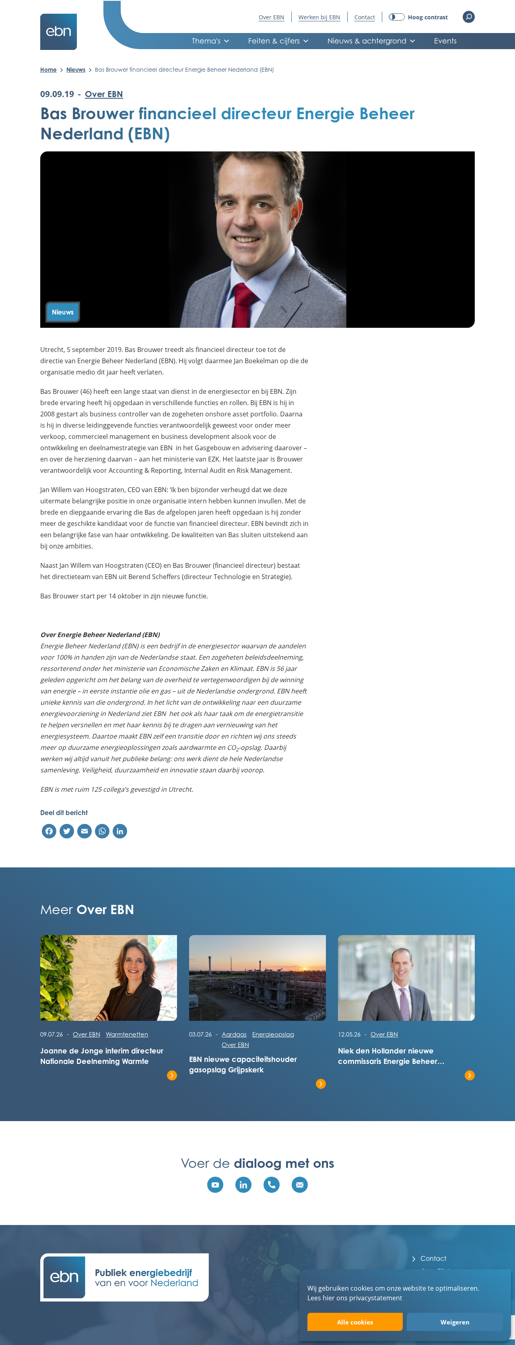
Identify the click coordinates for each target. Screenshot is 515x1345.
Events (445, 41)
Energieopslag (273, 1034)
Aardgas (234, 1034)
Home (48, 69)
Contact (364, 17)
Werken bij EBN (319, 17)
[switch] (418, 17)
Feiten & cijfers (274, 41)
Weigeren (455, 1322)
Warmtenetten (127, 1034)
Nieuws (75, 69)
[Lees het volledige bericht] (108, 982)
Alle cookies (355, 1322)
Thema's (206, 41)
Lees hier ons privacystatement (354, 1297)
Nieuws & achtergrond (367, 41)
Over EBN (271, 17)
